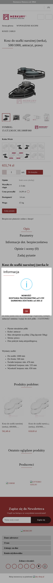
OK (26, 311)
